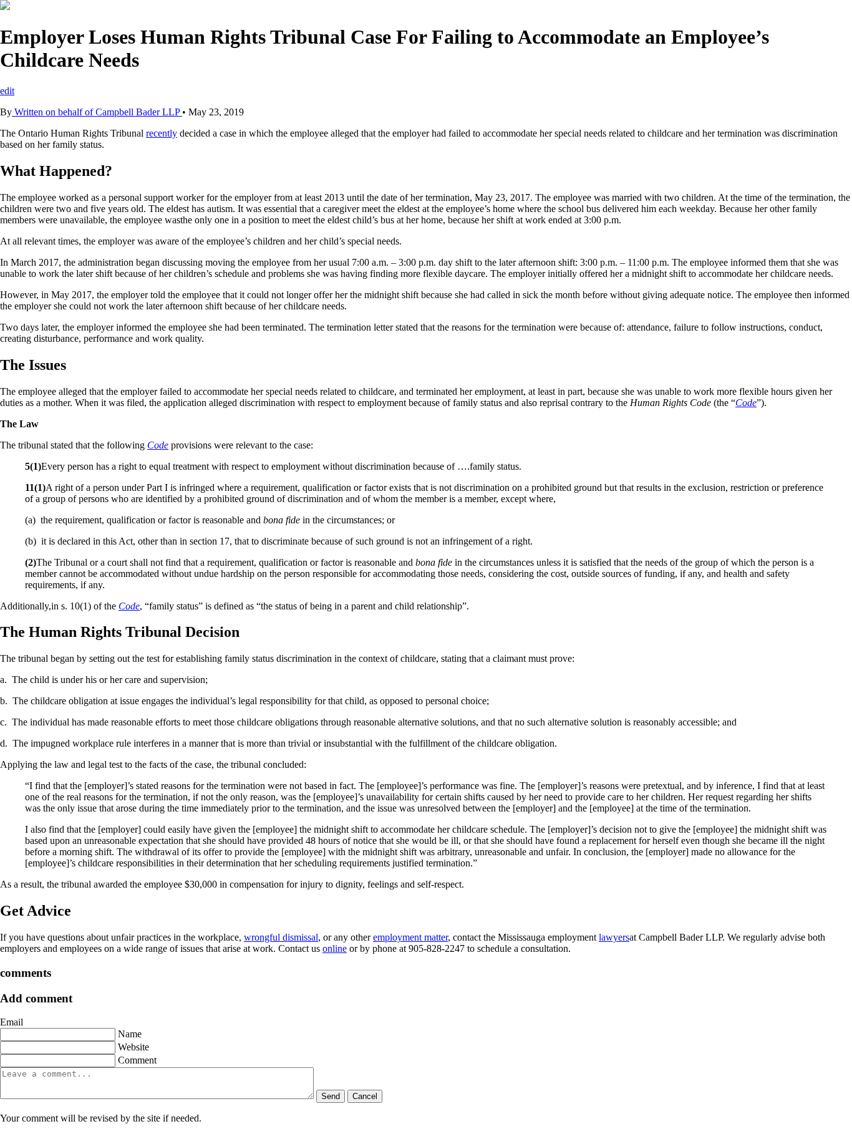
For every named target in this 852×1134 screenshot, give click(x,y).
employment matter (410, 937)
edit (7, 90)
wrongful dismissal (281, 937)
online (334, 948)
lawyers (614, 937)
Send (330, 1096)
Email (11, 1022)
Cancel (364, 1096)
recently (161, 133)
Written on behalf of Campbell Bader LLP (97, 112)
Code (746, 402)
